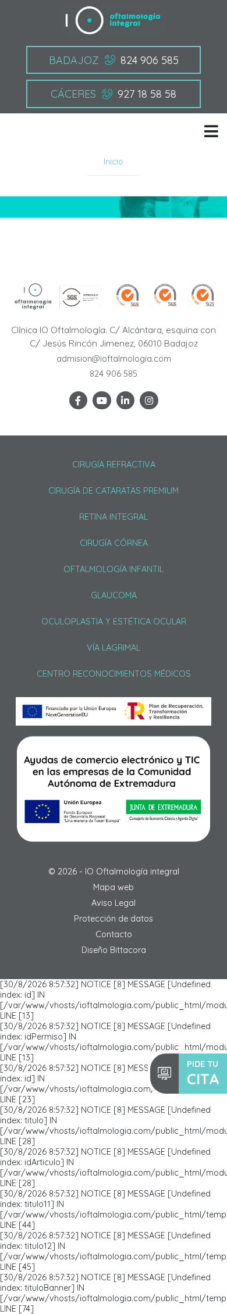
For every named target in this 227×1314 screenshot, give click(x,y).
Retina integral (113, 517)
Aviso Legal (113, 903)
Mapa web (113, 887)
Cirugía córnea (114, 543)
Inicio (113, 161)
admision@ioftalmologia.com (113, 359)
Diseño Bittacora (113, 950)
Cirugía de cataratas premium (113, 490)
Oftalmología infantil (113, 569)
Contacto (113, 934)
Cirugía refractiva (113, 464)
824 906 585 (113, 374)
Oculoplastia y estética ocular (113, 621)
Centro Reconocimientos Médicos (114, 674)
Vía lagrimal (113, 647)
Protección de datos (113, 918)
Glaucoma (114, 595)
